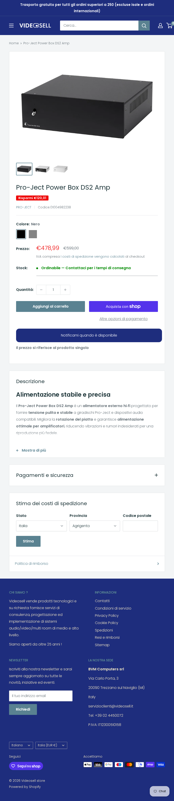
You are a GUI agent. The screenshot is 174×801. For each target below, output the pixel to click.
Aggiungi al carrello (51, 306)
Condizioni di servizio (113, 608)
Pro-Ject (23, 207)
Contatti (102, 600)
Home (14, 43)
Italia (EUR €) (47, 745)
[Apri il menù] (11, 25)
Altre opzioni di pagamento (123, 318)
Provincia (78, 515)
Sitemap (102, 645)
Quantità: (25, 289)
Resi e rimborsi (107, 637)
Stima (28, 541)
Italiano (17, 745)
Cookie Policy (106, 622)
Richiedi (23, 709)
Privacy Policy (107, 615)
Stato (21, 515)
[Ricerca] (144, 26)
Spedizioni (104, 630)
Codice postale (137, 515)
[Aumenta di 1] (65, 289)
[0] (169, 25)
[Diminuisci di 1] (41, 289)
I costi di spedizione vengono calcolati (92, 256)
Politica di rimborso (31, 563)
